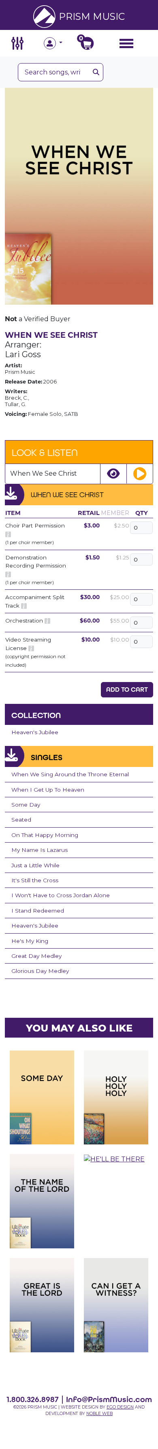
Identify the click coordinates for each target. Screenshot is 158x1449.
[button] (61, 43)
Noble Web (99, 1413)
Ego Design (120, 1407)
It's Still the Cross (34, 880)
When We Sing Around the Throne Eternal (70, 774)
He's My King (29, 941)
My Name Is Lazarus (39, 850)
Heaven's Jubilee (34, 732)
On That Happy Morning (44, 835)
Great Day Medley (36, 956)
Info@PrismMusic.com (109, 1399)
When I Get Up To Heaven (47, 789)
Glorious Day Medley (40, 971)
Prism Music (92, 16)
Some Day (25, 804)
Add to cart (127, 689)
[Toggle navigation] (126, 43)
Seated (21, 819)
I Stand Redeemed (37, 910)
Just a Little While (35, 865)
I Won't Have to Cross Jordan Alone (60, 895)
